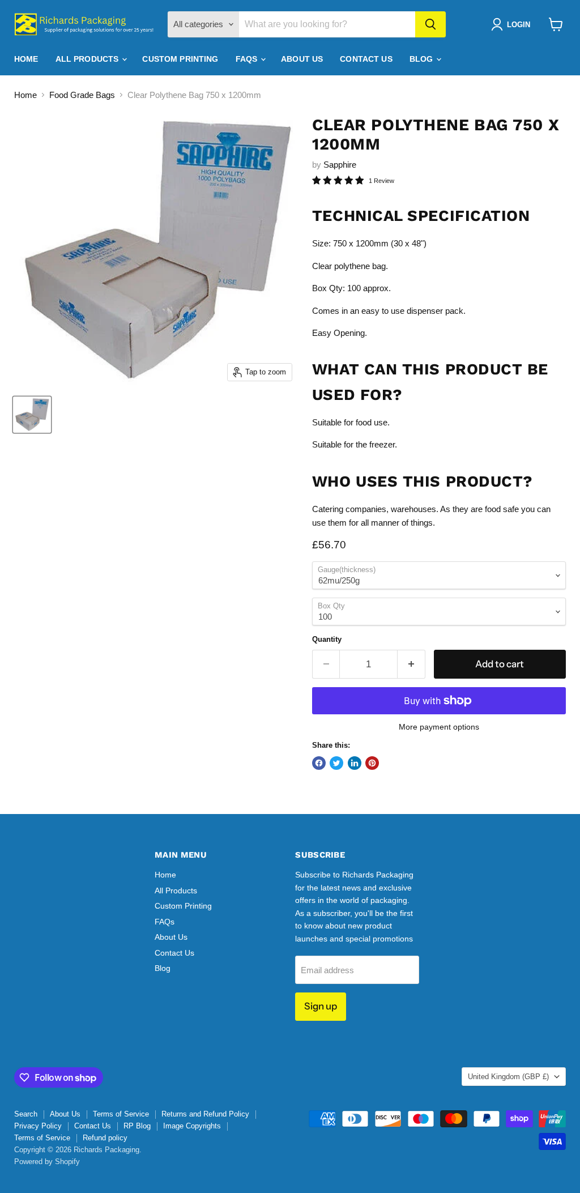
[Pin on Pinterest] (372, 763)
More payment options (439, 726)
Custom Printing (180, 58)
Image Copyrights (192, 1126)
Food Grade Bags (82, 95)
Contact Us (366, 58)
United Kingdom (508, 1076)
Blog (423, 58)
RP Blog (137, 1126)
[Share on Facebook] (319, 763)
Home (26, 58)
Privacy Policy (38, 1126)
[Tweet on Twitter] (336, 763)
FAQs (248, 58)
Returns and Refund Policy (205, 1114)
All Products (88, 58)
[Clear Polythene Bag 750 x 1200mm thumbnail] (32, 415)
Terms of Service (121, 1114)
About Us (302, 58)
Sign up (320, 1006)
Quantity (327, 639)
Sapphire (339, 164)
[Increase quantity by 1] (411, 664)
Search (25, 1114)
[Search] (430, 24)
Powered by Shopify (47, 1161)
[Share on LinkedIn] (354, 763)
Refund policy (105, 1138)
